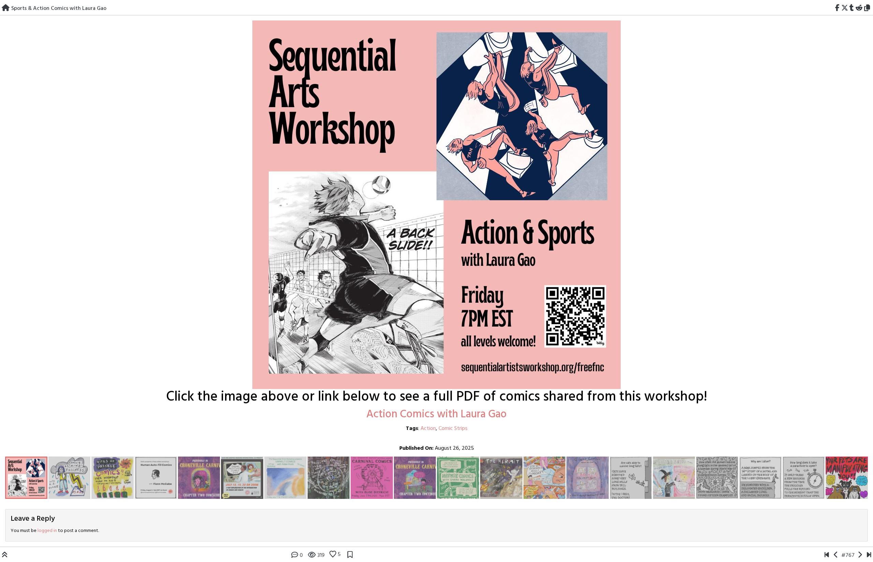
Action (428, 428)
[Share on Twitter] (844, 8)
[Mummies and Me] (827, 555)
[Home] (5, 8)
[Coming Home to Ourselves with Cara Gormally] (860, 555)
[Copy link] (868, 8)
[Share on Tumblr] (852, 8)
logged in (47, 531)
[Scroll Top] (5, 555)
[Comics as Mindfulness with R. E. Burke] (836, 555)
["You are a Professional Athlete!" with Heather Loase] (869, 555)
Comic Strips (453, 428)
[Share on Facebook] (837, 8)
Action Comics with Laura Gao (436, 414)
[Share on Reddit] (859, 8)
